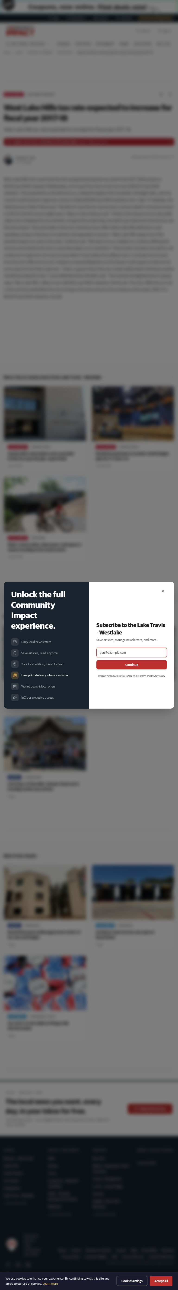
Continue (131, 665)
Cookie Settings (132, 1281)
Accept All (161, 1281)
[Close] (163, 591)
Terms (143, 675)
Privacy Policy (158, 675)
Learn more (50, 1283)
